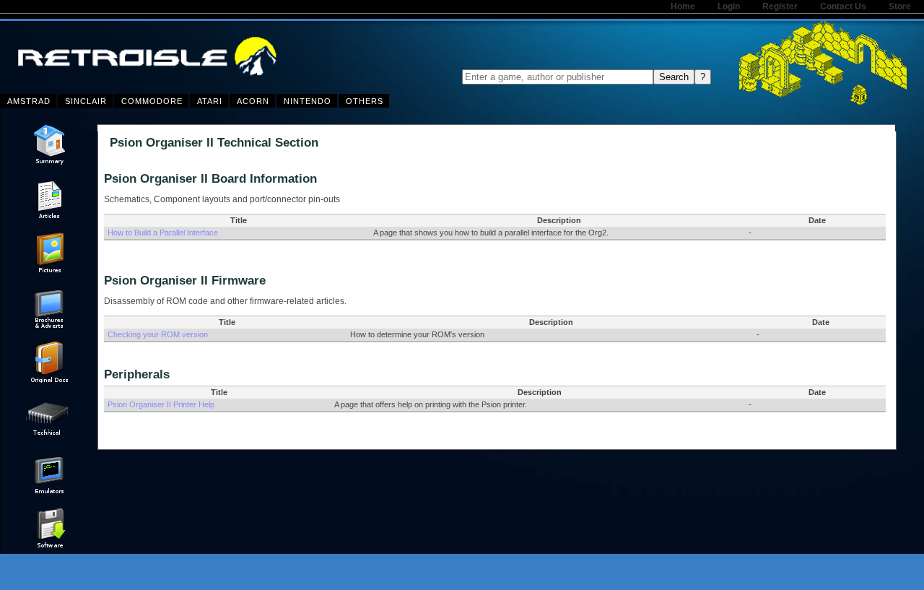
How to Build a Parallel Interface (163, 232)
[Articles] (49, 217)
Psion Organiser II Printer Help (161, 404)
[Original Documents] (49, 380)
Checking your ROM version (158, 334)
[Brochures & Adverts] (49, 325)
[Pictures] (49, 271)
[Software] (49, 546)
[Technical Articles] (49, 438)
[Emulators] (49, 492)
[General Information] (49, 163)
